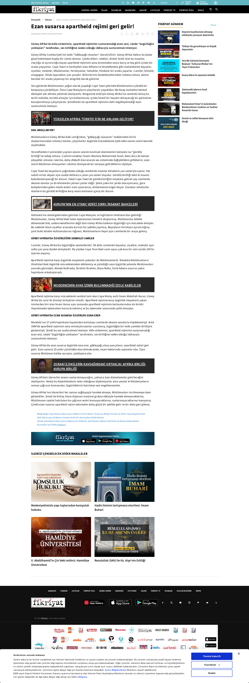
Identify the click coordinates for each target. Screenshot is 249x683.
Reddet (211, 673)
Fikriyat (44, 618)
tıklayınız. (83, 677)
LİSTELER (155, 10)
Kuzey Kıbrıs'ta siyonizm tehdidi (198, 75)
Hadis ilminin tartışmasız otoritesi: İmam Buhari (122, 507)
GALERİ (143, 10)
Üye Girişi (55, 3)
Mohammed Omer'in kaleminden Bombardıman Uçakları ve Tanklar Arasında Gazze (200, 107)
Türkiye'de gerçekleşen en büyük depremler (199, 48)
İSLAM (104, 10)
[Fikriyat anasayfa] (65, 438)
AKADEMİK (130, 10)
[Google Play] (105, 441)
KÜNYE (198, 591)
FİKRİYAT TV (170, 10)
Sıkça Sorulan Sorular (40, 3)
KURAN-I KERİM (105, 591)
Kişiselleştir (210, 665)
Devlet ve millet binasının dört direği (197, 120)
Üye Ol (65, 3)
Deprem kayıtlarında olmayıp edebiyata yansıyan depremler (198, 33)
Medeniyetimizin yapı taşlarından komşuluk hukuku (60, 507)
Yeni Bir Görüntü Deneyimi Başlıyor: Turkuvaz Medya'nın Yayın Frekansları (197, 64)
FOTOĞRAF (132, 591)
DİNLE (201, 10)
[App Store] (88, 441)
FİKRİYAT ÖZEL (186, 10)
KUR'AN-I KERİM (89, 10)
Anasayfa (35, 19)
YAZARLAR (116, 10)
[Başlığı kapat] (239, 654)
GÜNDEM (63, 591)
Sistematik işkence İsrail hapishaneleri (194, 91)
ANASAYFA (52, 591)
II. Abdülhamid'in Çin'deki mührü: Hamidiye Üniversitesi (60, 562)
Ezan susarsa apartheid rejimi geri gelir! (76, 19)
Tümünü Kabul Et (212, 656)
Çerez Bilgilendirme (116, 670)
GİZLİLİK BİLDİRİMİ (184, 591)
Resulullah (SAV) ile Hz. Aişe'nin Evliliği (120, 560)
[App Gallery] (122, 441)
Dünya (48, 19)
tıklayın (62, 424)
